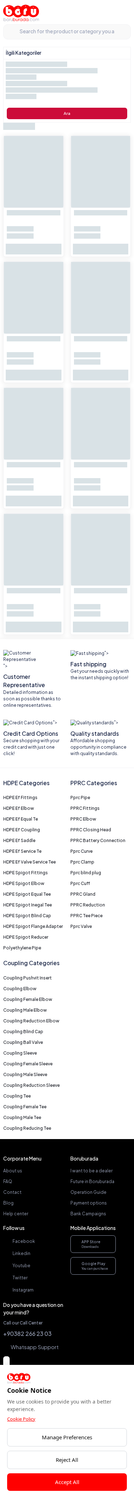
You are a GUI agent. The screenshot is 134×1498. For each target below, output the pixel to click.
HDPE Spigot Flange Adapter (33, 926)
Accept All (67, 1481)
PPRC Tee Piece (86, 915)
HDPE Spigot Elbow (23, 883)
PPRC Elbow (83, 819)
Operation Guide (88, 1192)
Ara (67, 113)
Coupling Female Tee (24, 1106)
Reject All (67, 1459)
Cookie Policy (21, 1419)
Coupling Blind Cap (23, 1031)
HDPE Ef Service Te (22, 851)
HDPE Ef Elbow (18, 808)
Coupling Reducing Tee (27, 1128)
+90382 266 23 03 (27, 1333)
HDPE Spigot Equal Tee (27, 894)
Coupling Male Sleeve (25, 1074)
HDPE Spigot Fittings (25, 872)
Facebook (24, 1241)
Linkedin (21, 1253)
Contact (12, 1192)
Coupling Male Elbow (25, 1010)
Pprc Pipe (80, 797)
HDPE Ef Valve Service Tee (29, 862)
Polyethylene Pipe (22, 947)
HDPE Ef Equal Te (20, 819)
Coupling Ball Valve (23, 1042)
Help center (15, 1213)
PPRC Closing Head (90, 829)
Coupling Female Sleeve (28, 1063)
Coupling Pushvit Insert (27, 978)
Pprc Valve (81, 926)
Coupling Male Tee (22, 1117)
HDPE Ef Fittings (20, 797)
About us (12, 1170)
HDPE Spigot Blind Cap (27, 915)
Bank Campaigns (88, 1213)
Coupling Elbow (19, 988)
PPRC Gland (82, 894)
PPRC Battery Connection (97, 840)
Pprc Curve (81, 851)
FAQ (7, 1181)
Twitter (20, 1277)
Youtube (21, 1265)
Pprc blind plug (85, 872)
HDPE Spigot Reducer (25, 937)
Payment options (88, 1203)
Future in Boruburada (92, 1181)
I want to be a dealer (91, 1170)
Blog (8, 1203)
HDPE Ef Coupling (21, 829)
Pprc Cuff (80, 883)
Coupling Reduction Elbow (31, 1020)
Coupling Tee (17, 1096)
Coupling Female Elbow (27, 999)
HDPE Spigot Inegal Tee (27, 905)
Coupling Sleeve (20, 1053)
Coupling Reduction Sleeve (31, 1085)
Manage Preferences (67, 1437)
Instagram (23, 1290)
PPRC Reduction (87, 905)
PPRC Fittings (85, 808)
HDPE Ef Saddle (19, 840)
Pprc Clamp (82, 862)
